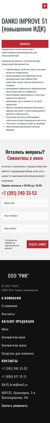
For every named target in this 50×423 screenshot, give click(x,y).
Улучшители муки (13, 337)
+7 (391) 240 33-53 (19, 192)
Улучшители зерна (14, 345)
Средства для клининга (18, 353)
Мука (5, 329)
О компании (9, 305)
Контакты (8, 313)
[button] (44, 6)
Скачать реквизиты (15, 405)
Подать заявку (37, 244)
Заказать (25, 44)
